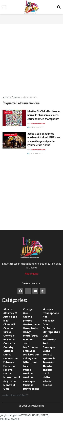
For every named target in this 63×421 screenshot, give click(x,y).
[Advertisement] (31, 18)
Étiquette (16, 97)
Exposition (9, 366)
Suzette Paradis (38, 124)
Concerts (9, 343)
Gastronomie (31, 324)
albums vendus (29, 97)
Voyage (28, 309)
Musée (27, 370)
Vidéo (46, 377)
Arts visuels (10, 316)
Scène (46, 351)
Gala (6, 388)
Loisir (26, 366)
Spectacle (49, 358)
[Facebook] (20, 291)
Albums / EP (10, 313)
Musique (28, 373)
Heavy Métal (30, 328)
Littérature (30, 362)
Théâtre (48, 366)
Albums (8, 112)
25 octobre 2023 (36, 127)
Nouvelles (49, 320)
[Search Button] (58, 7)
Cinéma (8, 328)
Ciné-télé (9, 324)
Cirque (7, 332)
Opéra (47, 324)
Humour (28, 339)
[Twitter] (28, 291)
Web (26, 313)
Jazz (26, 343)
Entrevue (8, 362)
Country (8, 347)
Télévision (49, 362)
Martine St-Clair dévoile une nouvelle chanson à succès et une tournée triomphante (43, 115)
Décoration (10, 358)
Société (47, 354)
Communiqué (10, 134)
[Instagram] (43, 291)
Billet (6, 320)
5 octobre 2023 (36, 153)
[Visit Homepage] (31, 7)
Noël (45, 316)
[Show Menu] (4, 7)
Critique (8, 351)
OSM (45, 335)
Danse (7, 354)
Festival (8, 370)
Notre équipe (31, 273)
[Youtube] (35, 291)
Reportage (49, 339)
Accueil (6, 97)
